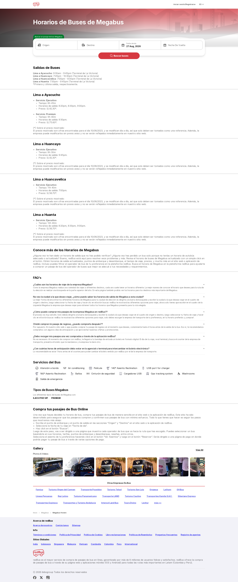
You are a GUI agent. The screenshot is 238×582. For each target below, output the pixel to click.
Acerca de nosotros (42, 525)
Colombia (109, 544)
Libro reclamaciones (116, 535)
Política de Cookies (93, 535)
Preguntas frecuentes (166, 535)
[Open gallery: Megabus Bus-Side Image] (111, 466)
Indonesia (46, 544)
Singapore (59, 544)
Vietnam (83, 544)
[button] (56, 45)
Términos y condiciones (44, 535)
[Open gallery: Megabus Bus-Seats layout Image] (173, 466)
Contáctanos (62, 525)
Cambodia (96, 544)
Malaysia (71, 544)
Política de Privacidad (70, 535)
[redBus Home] (36, 4)
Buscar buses (121, 55)
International (131, 544)
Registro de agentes (191, 535)
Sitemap (76, 525)
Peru (119, 544)
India (35, 544)
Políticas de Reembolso (140, 535)
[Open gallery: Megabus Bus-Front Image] (48, 466)
